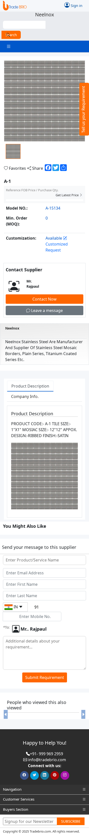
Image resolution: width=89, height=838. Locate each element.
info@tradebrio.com (47, 759)
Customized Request (56, 247)
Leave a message (46, 310)
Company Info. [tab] (25, 396)
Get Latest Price (67, 195)
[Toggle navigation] (8, 46)
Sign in (76, 5)
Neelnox (12, 328)
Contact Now (44, 299)
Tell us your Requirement (83, 109)
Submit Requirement (44, 677)
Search (11, 34)
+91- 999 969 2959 (46, 753)
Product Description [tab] (30, 386)
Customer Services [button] (18, 799)
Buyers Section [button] (15, 809)
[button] (5, 714)
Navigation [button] (12, 789)
